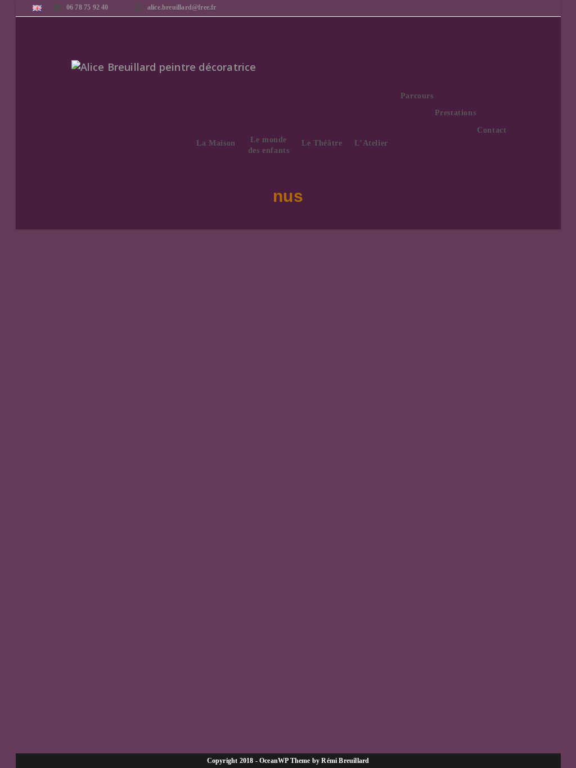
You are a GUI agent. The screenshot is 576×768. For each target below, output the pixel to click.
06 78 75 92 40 (87, 7)
